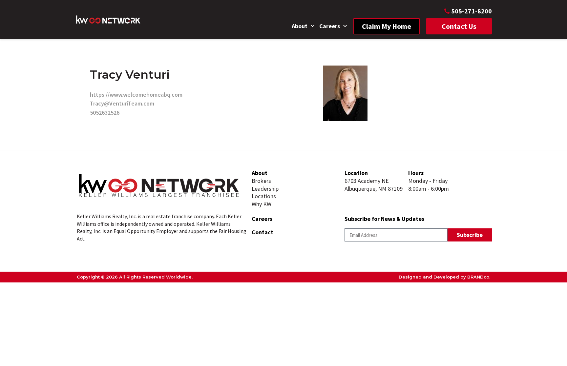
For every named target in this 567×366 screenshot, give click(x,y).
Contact (262, 232)
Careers (329, 26)
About (299, 26)
